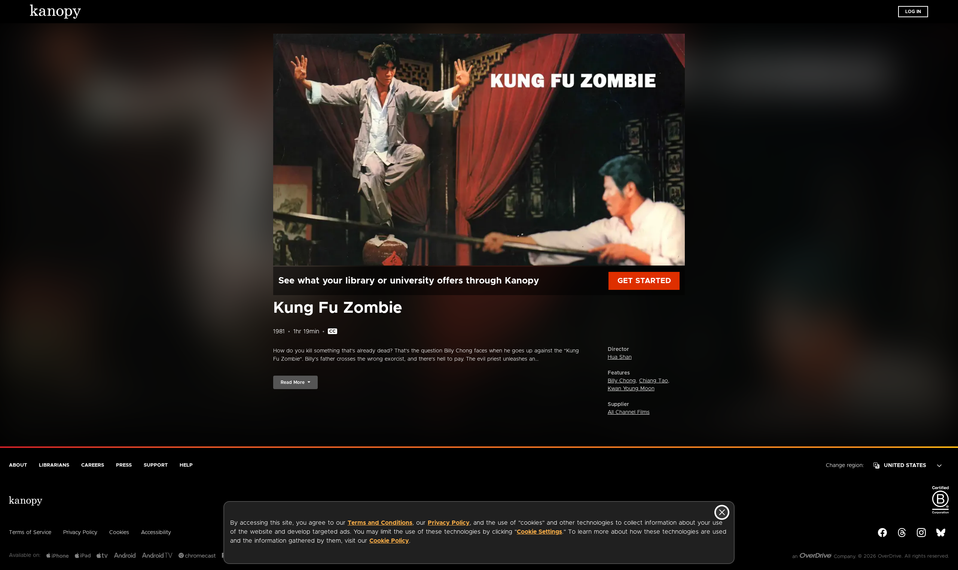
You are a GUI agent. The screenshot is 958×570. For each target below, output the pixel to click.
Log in (913, 11)
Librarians (54, 465)
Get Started (644, 281)
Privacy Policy (449, 523)
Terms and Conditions (380, 523)
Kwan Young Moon (631, 388)
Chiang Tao (653, 380)
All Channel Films (629, 412)
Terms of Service (30, 532)
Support (156, 465)
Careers (92, 465)
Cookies (119, 532)
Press (124, 465)
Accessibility (156, 532)
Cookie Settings (539, 532)
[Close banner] (722, 512)
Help (186, 465)
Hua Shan (620, 357)
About (18, 465)
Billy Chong (622, 380)
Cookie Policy (389, 541)
